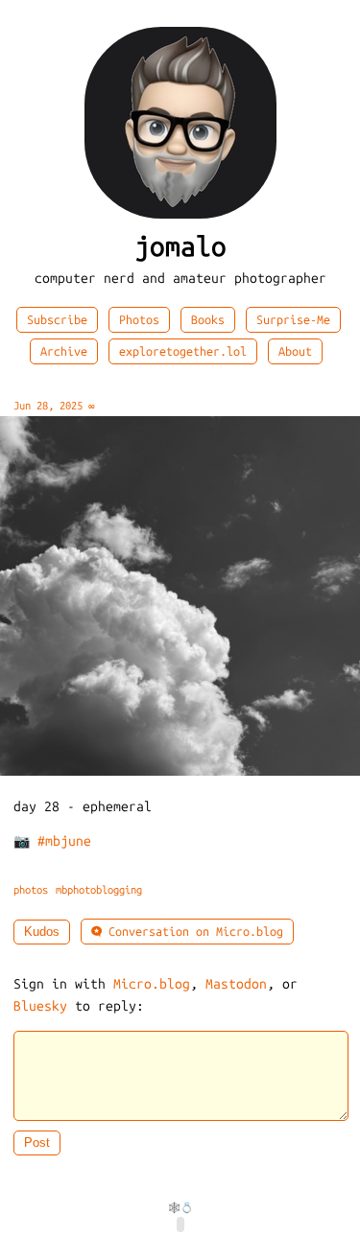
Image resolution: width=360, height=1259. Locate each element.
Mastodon (236, 984)
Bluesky (40, 1006)
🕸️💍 (180, 1207)
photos (30, 890)
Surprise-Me (293, 320)
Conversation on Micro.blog (192, 931)
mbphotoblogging (99, 890)
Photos (139, 320)
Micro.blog (151, 984)
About (295, 351)
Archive (63, 351)
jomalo (180, 247)
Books (208, 320)
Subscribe (57, 320)
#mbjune (64, 841)
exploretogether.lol (183, 351)
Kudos (42, 932)
